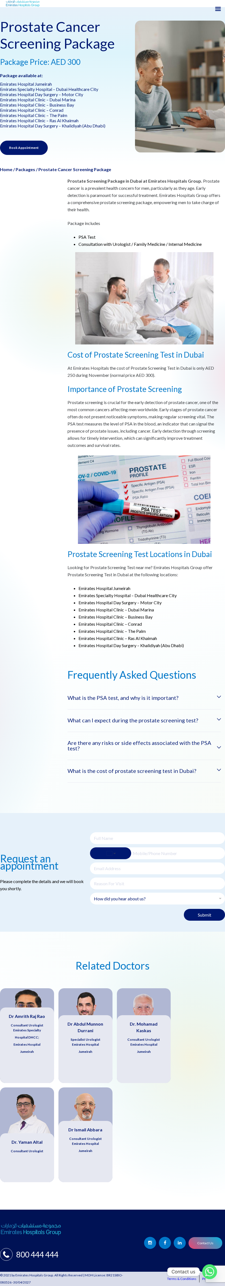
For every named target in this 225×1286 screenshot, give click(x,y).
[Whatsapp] (209, 1271)
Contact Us (205, 1243)
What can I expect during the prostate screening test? (133, 720)
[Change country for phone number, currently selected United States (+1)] (110, 853)
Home (6, 169)
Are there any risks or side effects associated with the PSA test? (139, 745)
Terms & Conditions (181, 1279)
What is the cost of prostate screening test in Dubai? (132, 770)
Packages (25, 169)
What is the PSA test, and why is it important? (123, 697)
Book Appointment (24, 148)
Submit (204, 914)
